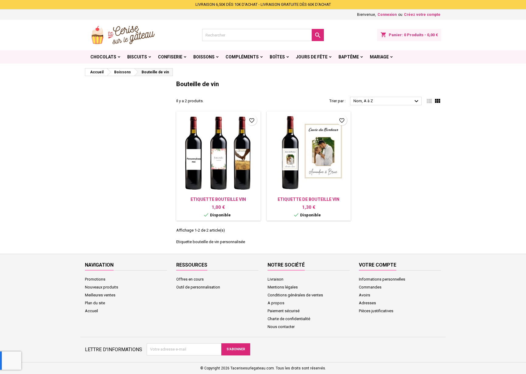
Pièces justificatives (376, 311)
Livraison (275, 279)
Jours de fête (312, 56)
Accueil (91, 311)
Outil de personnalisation (198, 287)
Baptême (348, 56)
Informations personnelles (382, 279)
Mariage (379, 56)
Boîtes (277, 56)
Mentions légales (283, 287)
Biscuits (137, 56)
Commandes (370, 287)
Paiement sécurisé (284, 311)
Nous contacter (281, 326)
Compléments (242, 56)
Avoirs (364, 295)
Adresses (367, 303)
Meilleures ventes (100, 295)
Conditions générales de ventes (295, 295)
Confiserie (170, 56)
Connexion (387, 14)
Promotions (95, 279)
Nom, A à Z (386, 101)
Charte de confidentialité (289, 318)
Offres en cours (190, 279)
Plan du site (95, 303)
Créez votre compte (422, 14)
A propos (276, 303)
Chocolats (103, 56)
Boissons (204, 56)
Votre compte (377, 265)
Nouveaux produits (101, 287)
